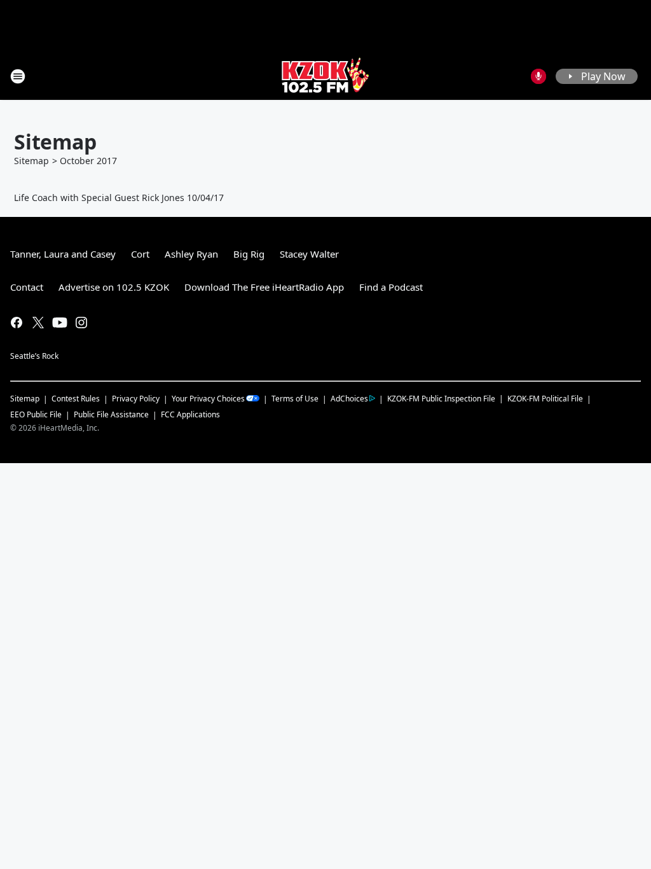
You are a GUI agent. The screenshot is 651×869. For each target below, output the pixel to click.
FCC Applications (190, 414)
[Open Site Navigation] (17, 76)
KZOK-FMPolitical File (545, 398)
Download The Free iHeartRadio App (264, 287)
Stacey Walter (309, 253)
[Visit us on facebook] (16, 322)
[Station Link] (325, 76)
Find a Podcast (391, 287)
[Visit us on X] (38, 322)
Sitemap (31, 161)
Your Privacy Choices (208, 398)
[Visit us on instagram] (81, 322)
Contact (26, 287)
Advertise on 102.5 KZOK (113, 287)
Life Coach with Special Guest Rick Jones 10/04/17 (119, 197)
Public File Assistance (111, 414)
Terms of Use (295, 398)
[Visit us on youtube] (59, 322)
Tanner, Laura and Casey (63, 253)
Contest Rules (75, 398)
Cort (140, 253)
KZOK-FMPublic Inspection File (441, 398)
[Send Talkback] (538, 76)
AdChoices (349, 398)
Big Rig (248, 253)
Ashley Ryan (191, 253)
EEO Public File (36, 414)
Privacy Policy (136, 398)
